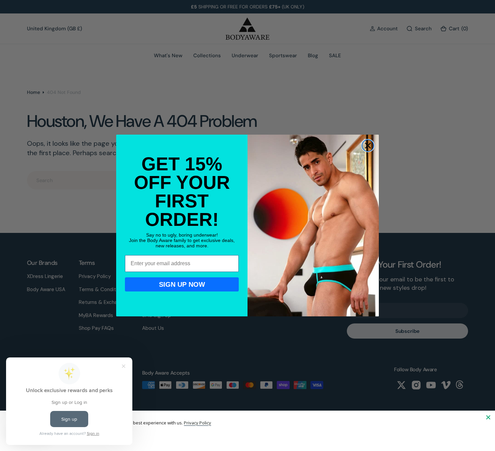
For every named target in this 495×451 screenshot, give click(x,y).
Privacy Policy (197, 423)
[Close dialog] (368, 145)
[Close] (488, 417)
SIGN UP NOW (182, 284)
